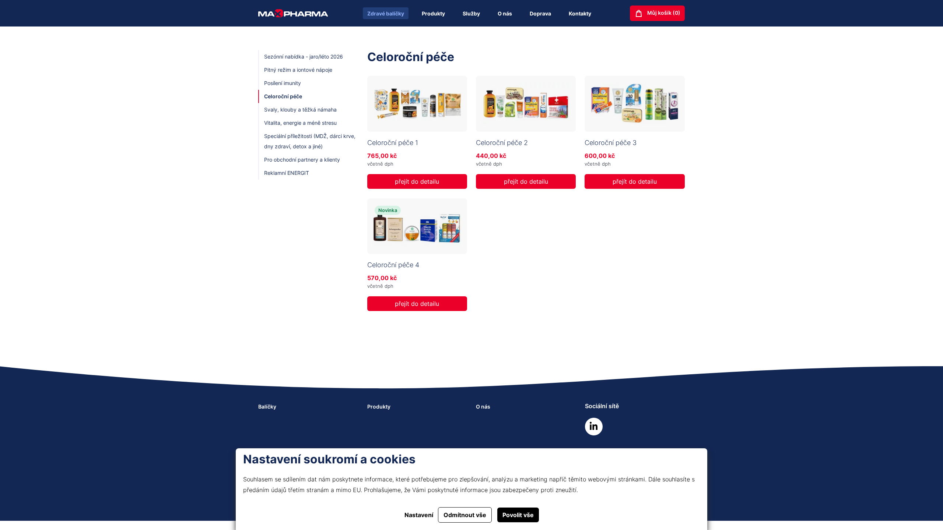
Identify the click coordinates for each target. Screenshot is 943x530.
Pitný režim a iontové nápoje (298, 70)
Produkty (433, 13)
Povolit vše (518, 515)
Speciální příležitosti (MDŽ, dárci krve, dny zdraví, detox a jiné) (309, 141)
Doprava (540, 13)
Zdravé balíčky (385, 13)
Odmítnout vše (465, 515)
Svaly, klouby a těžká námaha (300, 109)
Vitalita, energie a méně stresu (300, 123)
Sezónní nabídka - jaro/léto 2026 (303, 56)
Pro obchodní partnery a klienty (302, 159)
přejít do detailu (417, 181)
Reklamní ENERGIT (286, 173)
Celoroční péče (283, 96)
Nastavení (418, 515)
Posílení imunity (282, 83)
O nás (505, 13)
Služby (471, 13)
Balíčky (267, 406)
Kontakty (580, 13)
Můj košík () (663, 13)
